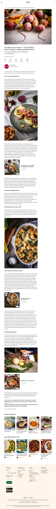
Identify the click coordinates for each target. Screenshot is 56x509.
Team (19, 472)
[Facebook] (7, 473)
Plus (19, 476)
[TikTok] (10, 473)
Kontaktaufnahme (44, 472)
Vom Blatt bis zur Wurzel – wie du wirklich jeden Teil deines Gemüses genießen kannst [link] (22, 7)
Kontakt (30, 475)
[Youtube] (12, 473)
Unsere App (20, 475)
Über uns (19, 471)
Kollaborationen (21, 474)
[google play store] (11, 491)
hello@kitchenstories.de (44, 499)
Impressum (31, 470)
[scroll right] (53, 422)
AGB (30, 471)
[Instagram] (8, 473)
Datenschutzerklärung (33, 472)
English (34, 480)
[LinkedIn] (15, 473)
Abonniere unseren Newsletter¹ (9, 476)
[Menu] (1, 2)
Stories (6, 7)
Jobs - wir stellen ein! (21, 470)
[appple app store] (11, 489)
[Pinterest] (13, 473)
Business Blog (43, 471)
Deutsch (31, 480)
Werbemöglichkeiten (45, 470)
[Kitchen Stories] (28, 2)
